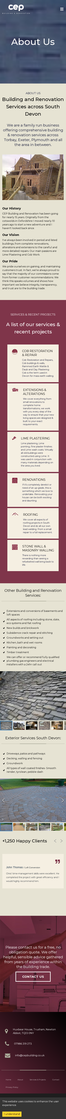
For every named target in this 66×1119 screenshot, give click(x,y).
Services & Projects (38, 1079)
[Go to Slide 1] (6, 725)
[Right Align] (62, 9)
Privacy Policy (12, 1087)
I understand (12, 1114)
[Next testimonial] (61, 841)
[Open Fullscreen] (63, 717)
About (20, 1079)
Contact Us (33, 976)
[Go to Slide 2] (19, 725)
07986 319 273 (23, 1043)
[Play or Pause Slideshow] (3, 717)
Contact (55, 1079)
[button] (33, 695)
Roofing (30, 514)
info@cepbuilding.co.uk (30, 1055)
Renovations (33, 480)
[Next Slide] (62, 696)
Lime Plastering (35, 438)
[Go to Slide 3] (31, 725)
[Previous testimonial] (55, 841)
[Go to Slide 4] (44, 725)
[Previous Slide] (3, 696)
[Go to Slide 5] (57, 725)
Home (8, 1079)
